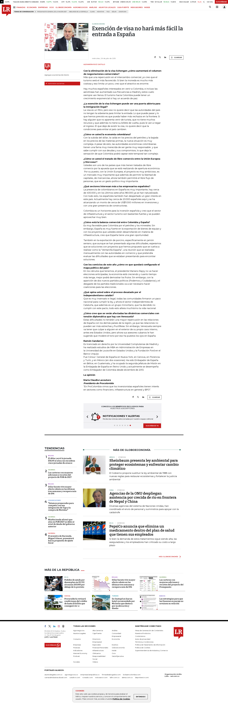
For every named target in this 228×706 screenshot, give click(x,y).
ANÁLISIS (93, 7)
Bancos (162, 596)
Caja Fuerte (97, 633)
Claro (92, 11)
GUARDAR (178, 57)
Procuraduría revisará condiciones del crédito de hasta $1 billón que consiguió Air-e (75, 602)
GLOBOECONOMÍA (63, 7)
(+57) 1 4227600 (51, 637)
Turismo (115, 596)
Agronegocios (78, 630)
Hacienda (51, 470)
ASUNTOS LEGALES (107, 7)
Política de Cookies (121, 699)
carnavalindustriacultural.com (56, 677)
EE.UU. (66, 577)
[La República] (6, 10)
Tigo (107, 11)
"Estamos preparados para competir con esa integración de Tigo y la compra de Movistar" (61, 506)
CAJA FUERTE (123, 7)
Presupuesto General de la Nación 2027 (52, 11)
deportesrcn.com (142, 677)
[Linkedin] (165, 57)
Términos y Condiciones (144, 642)
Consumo (77, 639)
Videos (95, 662)
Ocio (114, 653)
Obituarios (97, 653)
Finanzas (76, 648)
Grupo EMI (122, 11)
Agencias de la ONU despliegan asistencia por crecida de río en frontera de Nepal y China (142, 497)
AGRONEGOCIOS (80, 7)
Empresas (77, 645)
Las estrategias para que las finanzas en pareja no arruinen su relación (171, 601)
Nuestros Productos (142, 633)
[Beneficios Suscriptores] (217, 7)
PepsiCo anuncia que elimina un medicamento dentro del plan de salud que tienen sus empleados (141, 530)
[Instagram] (60, 627)
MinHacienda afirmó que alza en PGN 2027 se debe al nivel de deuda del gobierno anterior (61, 523)
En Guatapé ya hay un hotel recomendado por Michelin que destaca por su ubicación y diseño (123, 603)
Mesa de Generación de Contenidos (149, 630)
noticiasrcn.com (101, 677)
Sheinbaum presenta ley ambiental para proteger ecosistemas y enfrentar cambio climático (144, 464)
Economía (116, 639)
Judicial (67, 596)
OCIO (51, 7)
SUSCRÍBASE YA (152, 426)
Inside (114, 650)
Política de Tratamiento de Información (150, 645)
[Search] (210, 7)
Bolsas (51, 455)
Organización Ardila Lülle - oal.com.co (173, 675)
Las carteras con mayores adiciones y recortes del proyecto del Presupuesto (171, 583)
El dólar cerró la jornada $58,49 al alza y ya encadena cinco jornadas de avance (61, 460)
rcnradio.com (87, 677)
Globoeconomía (118, 648)
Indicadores (77, 650)
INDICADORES (137, 7)
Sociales (76, 662)
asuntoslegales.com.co (53, 675)
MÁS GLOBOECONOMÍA (168, 556)
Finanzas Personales (100, 648)
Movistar (100, 11)
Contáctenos (140, 636)
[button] (86, 417)
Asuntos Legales (79, 633)
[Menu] (15, 7)
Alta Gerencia (98, 630)
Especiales (97, 645)
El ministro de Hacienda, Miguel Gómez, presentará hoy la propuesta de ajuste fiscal (61, 539)
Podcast (76, 656)
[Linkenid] (55, 627)
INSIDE (147, 7)
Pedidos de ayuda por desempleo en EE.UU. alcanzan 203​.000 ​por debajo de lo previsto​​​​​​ (74, 583)
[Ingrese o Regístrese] (224, 7)
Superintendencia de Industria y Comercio (151, 650)
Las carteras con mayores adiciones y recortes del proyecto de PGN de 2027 (60, 475)
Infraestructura (98, 650)
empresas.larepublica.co (90, 675)
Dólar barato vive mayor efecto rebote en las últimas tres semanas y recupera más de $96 (62, 490)
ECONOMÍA (32, 7)
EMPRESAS (43, 7)
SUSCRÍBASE (221, 2)
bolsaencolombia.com (131, 675)
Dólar (114, 11)
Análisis (114, 630)
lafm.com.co (114, 677)
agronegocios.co (71, 675)
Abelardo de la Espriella (78, 11)
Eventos (115, 645)
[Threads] (64, 627)
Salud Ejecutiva (118, 656)
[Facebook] (155, 57)
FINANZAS (21, 7)
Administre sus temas (56, 83)
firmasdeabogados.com (111, 675)
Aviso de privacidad (142, 639)
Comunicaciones (54, 500)
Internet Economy (80, 653)
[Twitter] (160, 57)
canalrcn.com (74, 677)
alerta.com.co (127, 677)
